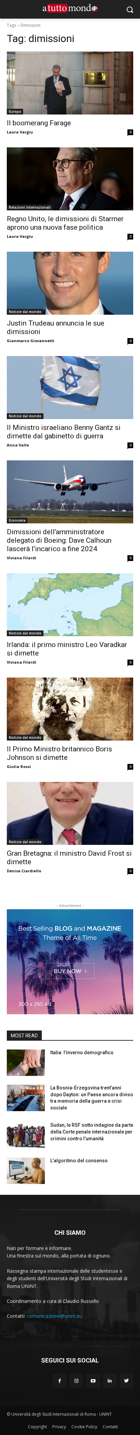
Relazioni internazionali (30, 207)
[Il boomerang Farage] (70, 83)
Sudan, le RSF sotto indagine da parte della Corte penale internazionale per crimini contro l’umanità (91, 1131)
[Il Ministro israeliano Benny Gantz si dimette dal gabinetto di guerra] (70, 387)
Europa (15, 111)
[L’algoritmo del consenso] (26, 1171)
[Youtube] (93, 1380)
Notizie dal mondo (25, 311)
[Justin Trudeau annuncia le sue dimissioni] (70, 283)
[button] (130, 9)
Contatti (110, 1427)
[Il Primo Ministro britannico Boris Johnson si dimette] (70, 709)
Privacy (59, 1427)
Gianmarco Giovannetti (30, 340)
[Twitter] (126, 1380)
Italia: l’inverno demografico (81, 1052)
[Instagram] (76, 1380)
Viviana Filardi (21, 557)
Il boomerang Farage (39, 123)
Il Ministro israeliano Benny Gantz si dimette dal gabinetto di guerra (64, 431)
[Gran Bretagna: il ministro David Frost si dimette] (70, 813)
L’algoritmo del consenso (79, 1160)
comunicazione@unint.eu (54, 1316)
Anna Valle (18, 445)
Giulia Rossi (19, 766)
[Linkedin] (110, 1380)
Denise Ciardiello (24, 870)
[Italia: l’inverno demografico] (26, 1062)
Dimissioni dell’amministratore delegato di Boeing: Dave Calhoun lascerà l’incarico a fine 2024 (59, 540)
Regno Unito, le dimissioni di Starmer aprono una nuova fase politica (65, 223)
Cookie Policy (84, 1427)
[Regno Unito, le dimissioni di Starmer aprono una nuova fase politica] (70, 178)
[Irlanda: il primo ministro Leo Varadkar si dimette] (70, 604)
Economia (17, 520)
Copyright (37, 1427)
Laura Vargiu (20, 131)
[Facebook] (59, 1380)
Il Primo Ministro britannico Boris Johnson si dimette (59, 753)
